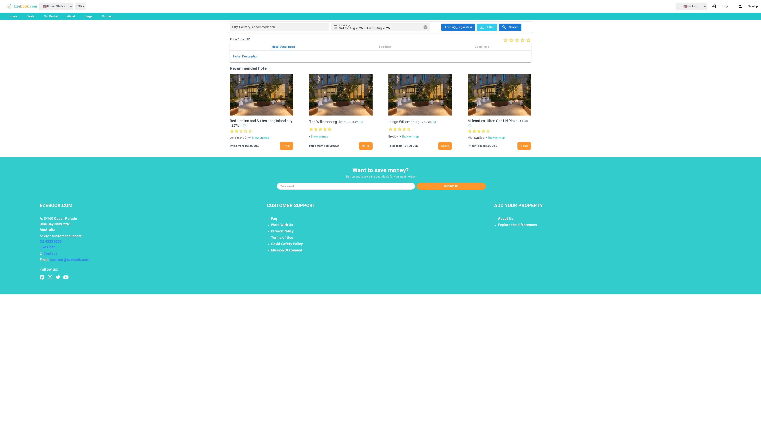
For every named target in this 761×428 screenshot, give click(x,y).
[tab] (283, 46)
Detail (286, 145)
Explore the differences (517, 225)
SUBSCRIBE (451, 186)
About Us (505, 218)
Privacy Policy (282, 231)
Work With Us (282, 225)
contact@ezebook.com (69, 260)
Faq (274, 218)
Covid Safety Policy (287, 244)
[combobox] (279, 27)
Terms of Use (282, 237)
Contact (50, 253)
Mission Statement (286, 250)
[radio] (505, 40)
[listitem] (720, 6)
